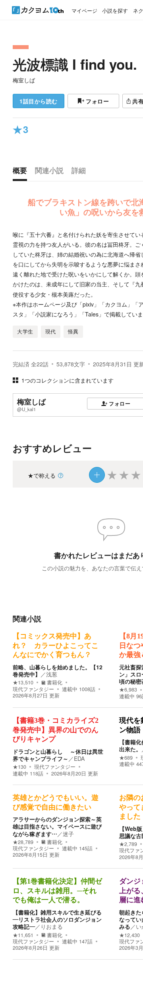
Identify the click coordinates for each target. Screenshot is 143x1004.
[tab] (22, 172)
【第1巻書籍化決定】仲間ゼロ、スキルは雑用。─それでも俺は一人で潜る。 (57, 890)
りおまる (52, 926)
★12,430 (129, 935)
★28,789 (23, 842)
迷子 (68, 834)
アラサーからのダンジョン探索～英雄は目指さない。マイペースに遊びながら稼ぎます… (57, 826)
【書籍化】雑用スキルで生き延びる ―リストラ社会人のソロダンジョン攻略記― (60, 919)
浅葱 (51, 674)
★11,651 (23, 935)
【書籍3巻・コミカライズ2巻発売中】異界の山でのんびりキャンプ (56, 729)
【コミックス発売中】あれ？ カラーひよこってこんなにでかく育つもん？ (56, 645)
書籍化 (54, 682)
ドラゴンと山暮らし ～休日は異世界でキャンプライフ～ (58, 754)
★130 (19, 767)
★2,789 (128, 844)
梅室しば (24, 80)
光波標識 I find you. (75, 64)
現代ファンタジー (33, 689)
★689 (126, 757)
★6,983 (128, 689)
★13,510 (23, 682)
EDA (79, 758)
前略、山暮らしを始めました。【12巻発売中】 (57, 670)
